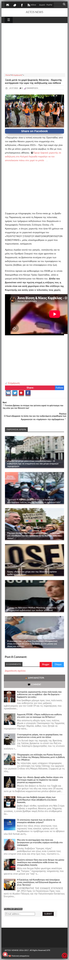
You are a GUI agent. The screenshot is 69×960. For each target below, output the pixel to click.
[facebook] (21, 4)
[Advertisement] (34, 47)
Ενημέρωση (14, 383)
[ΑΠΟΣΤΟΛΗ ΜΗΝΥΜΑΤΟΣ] (8, 4)
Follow (59, 387)
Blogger (45, 664)
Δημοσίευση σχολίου (15, 671)
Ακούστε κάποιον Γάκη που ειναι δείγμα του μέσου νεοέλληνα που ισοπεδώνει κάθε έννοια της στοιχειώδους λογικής (40, 862)
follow (33, 5)
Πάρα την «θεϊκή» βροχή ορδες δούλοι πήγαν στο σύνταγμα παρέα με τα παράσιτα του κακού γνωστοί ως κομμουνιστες (40, 780)
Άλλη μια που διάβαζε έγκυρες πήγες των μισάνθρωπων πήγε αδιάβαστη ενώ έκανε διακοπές (37, 800)
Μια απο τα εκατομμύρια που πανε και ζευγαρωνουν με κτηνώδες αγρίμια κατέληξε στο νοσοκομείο (40, 842)
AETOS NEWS (34, 12)
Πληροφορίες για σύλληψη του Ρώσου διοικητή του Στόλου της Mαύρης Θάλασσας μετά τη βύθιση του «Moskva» (41, 757)
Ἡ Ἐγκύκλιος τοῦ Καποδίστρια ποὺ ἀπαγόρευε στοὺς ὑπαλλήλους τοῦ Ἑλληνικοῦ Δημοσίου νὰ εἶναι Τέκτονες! (39, 882)
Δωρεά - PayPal (45, 5)
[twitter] (14, 4)
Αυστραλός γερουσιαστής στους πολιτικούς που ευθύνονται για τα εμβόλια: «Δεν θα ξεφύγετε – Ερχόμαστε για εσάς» (39, 694)
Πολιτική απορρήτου (20, 956)
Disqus (58, 664)
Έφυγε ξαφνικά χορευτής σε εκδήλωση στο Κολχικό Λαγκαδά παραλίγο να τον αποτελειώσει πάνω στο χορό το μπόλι (33, 156)
